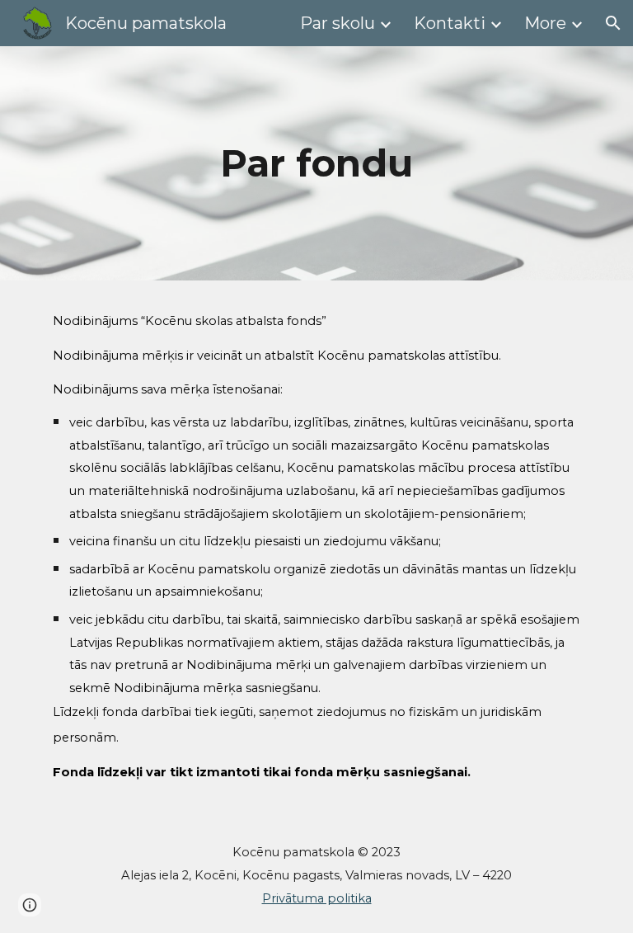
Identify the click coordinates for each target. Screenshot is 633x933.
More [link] (545, 23)
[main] (316, 163)
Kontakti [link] (449, 23)
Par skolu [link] (337, 23)
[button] (613, 23)
